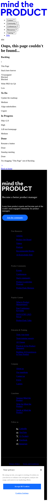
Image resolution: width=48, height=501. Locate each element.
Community (11, 23)
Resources (11, 30)
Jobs (8, 35)
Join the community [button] (15, 218)
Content (10, 20)
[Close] (41, 470)
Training (10, 33)
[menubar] (24, 27)
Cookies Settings (22, 493)
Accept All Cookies (22, 486)
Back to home (6, 169)
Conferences (12, 27)
